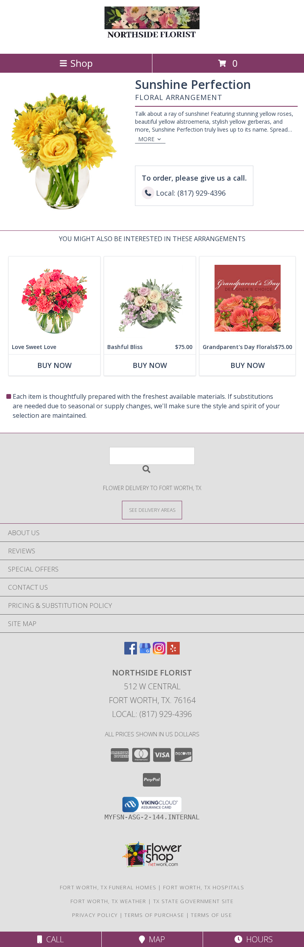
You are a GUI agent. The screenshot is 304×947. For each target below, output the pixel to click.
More (146, 139)
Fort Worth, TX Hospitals (203, 887)
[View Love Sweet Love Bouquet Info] (54, 298)
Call (53, 939)
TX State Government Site (193, 901)
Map (155, 939)
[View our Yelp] (173, 651)
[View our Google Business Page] (145, 651)
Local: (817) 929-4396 (152, 714)
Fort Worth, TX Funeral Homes (108, 887)
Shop (81, 63)
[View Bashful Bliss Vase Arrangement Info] (150, 298)
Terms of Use (211, 915)
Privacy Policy (95, 915)
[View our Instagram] (159, 651)
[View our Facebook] (130, 651)
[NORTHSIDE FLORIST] (152, 42)
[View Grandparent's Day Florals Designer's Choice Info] (247, 298)
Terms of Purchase (154, 915)
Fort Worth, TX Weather (108, 901)
